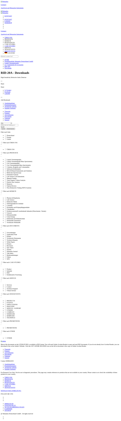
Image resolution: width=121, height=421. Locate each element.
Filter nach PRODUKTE (10, 153)
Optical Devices (11, 186)
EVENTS (10, 302)
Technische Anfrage (10, 367)
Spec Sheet (10, 247)
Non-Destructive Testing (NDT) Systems (19, 188)
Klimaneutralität (11, 215)
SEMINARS (11, 316)
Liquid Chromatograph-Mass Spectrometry (19, 161)
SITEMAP (8, 410)
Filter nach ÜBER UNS (10, 142)
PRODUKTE (9, 379)
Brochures (10, 246)
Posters (9, 236)
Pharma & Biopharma (13, 198)
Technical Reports (12, 240)
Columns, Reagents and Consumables (18, 167)
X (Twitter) (8, 90)
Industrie (9, 271)
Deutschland (10, 135)
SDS (8, 259)
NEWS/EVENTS (10, 51)
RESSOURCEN (10, 382)
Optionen (7, 118)
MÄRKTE (8, 381)
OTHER (9, 338)
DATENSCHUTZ (10, 405)
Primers (9, 244)
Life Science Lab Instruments (15, 176)
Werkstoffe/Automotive (14, 220)
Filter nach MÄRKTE (9, 191)
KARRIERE (8, 409)
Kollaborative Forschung (14, 275)
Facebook (7, 92)
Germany (3, 5)
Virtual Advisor (11, 290)
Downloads (8, 116)
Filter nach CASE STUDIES (11, 262)
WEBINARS (11, 314)
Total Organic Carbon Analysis (16, 180)
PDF (8, 273)
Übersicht (7, 111)
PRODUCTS (11, 301)
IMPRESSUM (9, 404)
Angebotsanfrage (10, 364)
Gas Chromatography (13, 163)
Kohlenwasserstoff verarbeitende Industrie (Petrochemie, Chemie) (26, 211)
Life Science (10, 200)
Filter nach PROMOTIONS (11, 321)
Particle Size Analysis (13, 182)
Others (9, 257)
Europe (9, 137)
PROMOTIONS (12, 328)
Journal (9, 249)
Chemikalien (10, 209)
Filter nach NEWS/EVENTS (11, 294)
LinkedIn (7, 93)
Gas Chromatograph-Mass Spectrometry (19, 165)
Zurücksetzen (10, 129)
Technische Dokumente (14, 238)
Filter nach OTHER (9, 331)
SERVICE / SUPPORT (14, 308)
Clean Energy (11, 217)
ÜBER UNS (10, 149)
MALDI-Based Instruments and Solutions (19, 171)
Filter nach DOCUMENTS (11, 226)
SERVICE (8, 386)
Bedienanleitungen (12, 255)
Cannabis (9, 205)
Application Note (12, 234)
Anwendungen (9, 115)
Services (9, 285)
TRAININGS (11, 318)
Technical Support (12, 289)
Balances (9, 184)
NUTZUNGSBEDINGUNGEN (14, 407)
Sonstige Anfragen (10, 369)
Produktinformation (10, 366)
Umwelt (9, 213)
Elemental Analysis (12, 174)
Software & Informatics (14, 169)
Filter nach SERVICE (9, 278)
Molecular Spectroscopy (14, 173)
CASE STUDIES (10, 46)
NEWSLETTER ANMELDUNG (11, 391)
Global (9, 139)
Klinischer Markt (12, 202)
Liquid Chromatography (14, 159)
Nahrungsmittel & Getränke (15, 203)
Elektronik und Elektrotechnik (16, 218)
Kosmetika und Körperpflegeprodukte (18, 207)
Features (7, 113)
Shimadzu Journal (12, 251)
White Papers (11, 242)
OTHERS (10, 310)
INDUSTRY (11, 306)
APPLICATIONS (12, 304)
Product (9, 269)
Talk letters (10, 253)
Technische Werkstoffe (13, 222)
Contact (9, 287)
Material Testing (11, 178)
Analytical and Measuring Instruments (12, 8)
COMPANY (10, 312)
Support (7, 120)
